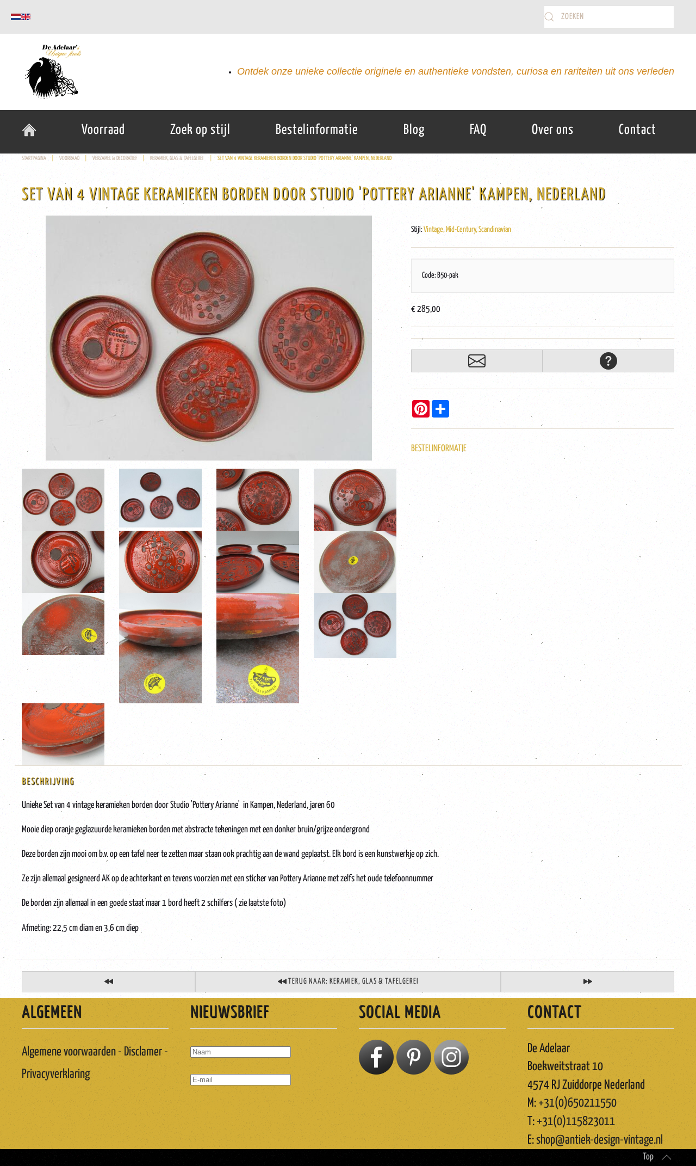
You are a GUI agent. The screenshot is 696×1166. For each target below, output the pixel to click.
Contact (637, 130)
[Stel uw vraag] (608, 360)
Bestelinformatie (317, 130)
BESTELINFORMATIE (439, 448)
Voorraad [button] (103, 130)
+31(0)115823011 (576, 1121)
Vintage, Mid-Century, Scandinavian (467, 230)
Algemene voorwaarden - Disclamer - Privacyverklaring (95, 1063)
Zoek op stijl (200, 130)
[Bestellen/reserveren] (477, 360)
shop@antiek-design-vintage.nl (599, 1140)
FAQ (478, 130)
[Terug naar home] (52, 72)
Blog (414, 130)
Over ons (553, 130)
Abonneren (215, 1111)
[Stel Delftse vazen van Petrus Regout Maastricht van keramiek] (108, 981)
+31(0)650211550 (577, 1103)
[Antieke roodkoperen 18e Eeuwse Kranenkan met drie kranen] (587, 981)
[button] (666, 1157)
